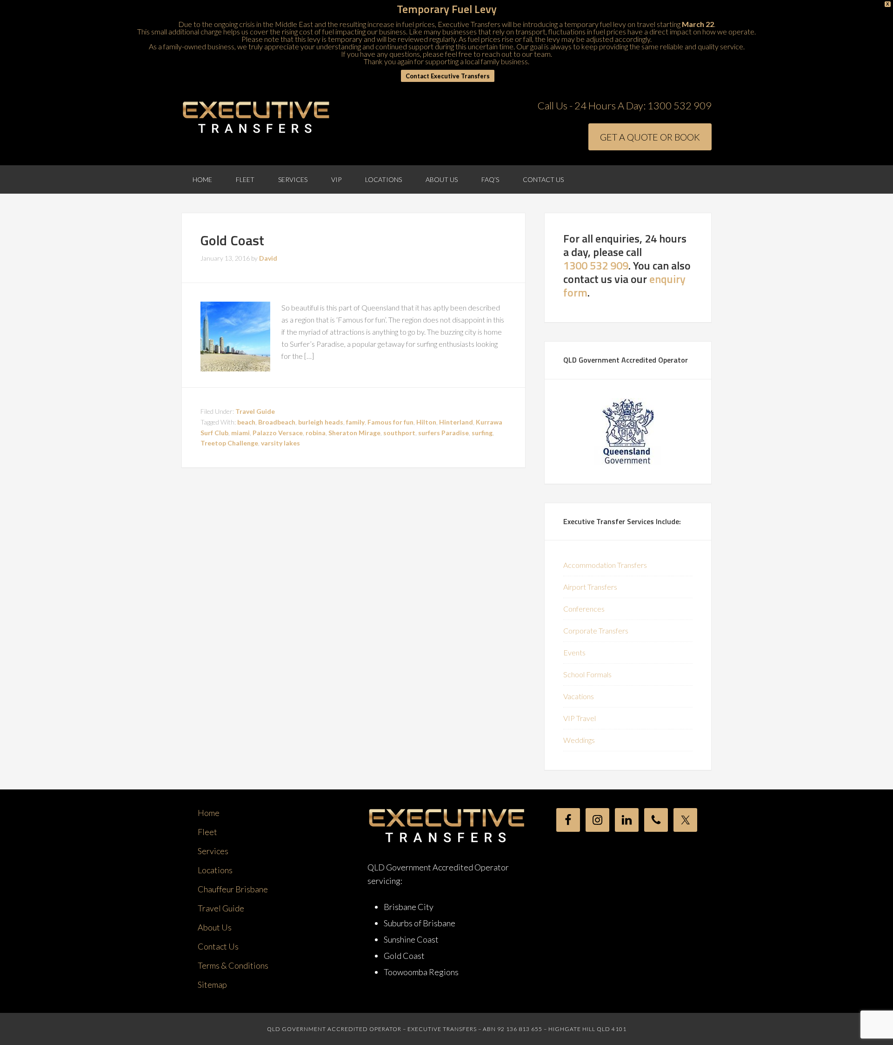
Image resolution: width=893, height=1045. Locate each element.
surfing (482, 433)
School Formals (587, 674)
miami (240, 433)
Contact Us (218, 946)
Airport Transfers (590, 586)
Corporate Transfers (595, 630)
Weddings (579, 739)
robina (316, 433)
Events (574, 652)
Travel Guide (255, 411)
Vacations (578, 696)
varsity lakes (280, 443)
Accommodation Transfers (605, 564)
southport (399, 433)
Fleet (207, 832)
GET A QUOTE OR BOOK (650, 136)
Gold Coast (232, 240)
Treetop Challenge (229, 443)
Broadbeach (276, 422)
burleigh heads (320, 422)
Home (209, 813)
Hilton (426, 422)
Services (213, 851)
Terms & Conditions (233, 965)
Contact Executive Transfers (448, 76)
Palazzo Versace (278, 433)
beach (246, 422)
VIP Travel (579, 718)
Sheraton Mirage (354, 433)
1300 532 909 (679, 105)
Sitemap (212, 984)
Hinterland (456, 422)
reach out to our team (516, 53)
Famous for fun (390, 422)
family (355, 422)
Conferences (584, 608)
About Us (215, 927)
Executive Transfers (255, 117)
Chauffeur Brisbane (233, 889)
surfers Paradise (443, 433)
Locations (215, 870)
